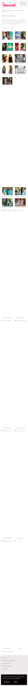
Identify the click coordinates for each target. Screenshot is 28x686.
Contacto (6, 669)
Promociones (7, 663)
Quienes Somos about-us (10, 660)
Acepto (16, 681)
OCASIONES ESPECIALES (19, 10)
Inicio (4, 10)
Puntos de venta (7, 666)
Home (5, 657)
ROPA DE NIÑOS (10, 10)
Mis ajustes (7, 682)
